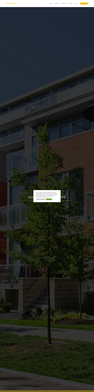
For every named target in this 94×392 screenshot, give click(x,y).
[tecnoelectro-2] (11, 2)
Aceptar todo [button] (49, 199)
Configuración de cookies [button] (41, 199)
